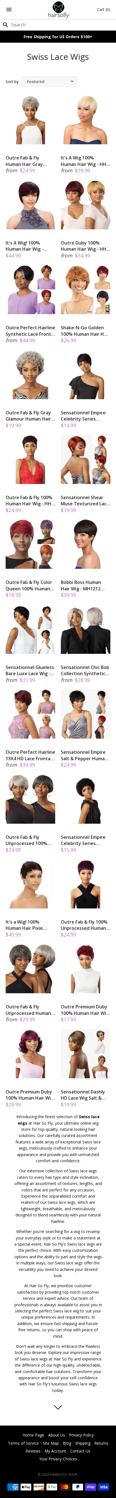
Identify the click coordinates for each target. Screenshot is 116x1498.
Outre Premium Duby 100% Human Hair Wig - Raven (85, 1010)
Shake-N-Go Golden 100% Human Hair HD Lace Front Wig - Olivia (85, 331)
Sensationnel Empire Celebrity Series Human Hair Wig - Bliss (85, 840)
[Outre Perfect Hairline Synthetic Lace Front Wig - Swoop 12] (30, 289)
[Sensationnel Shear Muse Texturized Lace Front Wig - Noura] (85, 459)
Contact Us (80, 1451)
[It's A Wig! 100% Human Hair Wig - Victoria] (30, 204)
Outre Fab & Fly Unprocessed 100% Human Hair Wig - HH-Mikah (29, 840)
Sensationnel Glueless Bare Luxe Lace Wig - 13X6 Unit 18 (30, 670)
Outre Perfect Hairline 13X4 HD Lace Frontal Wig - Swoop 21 (30, 755)
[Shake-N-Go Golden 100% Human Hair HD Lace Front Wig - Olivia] (85, 289)
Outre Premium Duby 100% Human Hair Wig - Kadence (29, 1095)
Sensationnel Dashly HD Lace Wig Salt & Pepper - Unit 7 (83, 1095)
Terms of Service (23, 1443)
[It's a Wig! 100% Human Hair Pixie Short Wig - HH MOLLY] (30, 883)
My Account (55, 1451)
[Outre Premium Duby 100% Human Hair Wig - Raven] (85, 968)
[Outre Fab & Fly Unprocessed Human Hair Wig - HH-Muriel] (30, 968)
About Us (56, 1435)
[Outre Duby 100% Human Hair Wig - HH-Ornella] (85, 204)
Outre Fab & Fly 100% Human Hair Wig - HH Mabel (29, 500)
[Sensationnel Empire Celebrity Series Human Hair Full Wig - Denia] (85, 374)
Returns (101, 1443)
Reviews (33, 1451)
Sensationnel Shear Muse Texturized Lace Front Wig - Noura (85, 500)
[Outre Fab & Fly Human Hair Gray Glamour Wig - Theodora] (30, 119)
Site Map (51, 1443)
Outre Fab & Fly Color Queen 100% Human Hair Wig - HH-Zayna (29, 585)
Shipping (82, 1443)
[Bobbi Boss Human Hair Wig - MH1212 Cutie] (85, 544)
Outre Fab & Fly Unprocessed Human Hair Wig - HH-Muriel (28, 1010)
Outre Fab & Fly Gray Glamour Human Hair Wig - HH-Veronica (28, 416)
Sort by (12, 81)
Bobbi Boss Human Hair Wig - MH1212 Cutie (81, 585)
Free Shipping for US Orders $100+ (58, 36)
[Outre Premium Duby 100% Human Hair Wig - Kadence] (30, 1053)
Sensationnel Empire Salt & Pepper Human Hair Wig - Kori (84, 755)
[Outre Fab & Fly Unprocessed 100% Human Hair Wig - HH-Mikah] (30, 799)
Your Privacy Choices (58, 1459)
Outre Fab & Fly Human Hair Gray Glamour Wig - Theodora (24, 161)
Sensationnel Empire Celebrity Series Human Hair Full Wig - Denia (84, 416)
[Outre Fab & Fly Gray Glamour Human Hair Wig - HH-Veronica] (30, 374)
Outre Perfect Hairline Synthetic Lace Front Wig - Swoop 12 (30, 331)
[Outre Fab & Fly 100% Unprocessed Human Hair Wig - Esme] (85, 883)
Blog (67, 1443)
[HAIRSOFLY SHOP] (58, 9)
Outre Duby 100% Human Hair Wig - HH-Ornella (84, 246)
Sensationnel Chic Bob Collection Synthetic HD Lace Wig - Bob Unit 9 (85, 670)
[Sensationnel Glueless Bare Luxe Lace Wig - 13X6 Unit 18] (30, 629)
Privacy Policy (81, 1435)
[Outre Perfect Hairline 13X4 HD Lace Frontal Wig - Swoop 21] (30, 714)
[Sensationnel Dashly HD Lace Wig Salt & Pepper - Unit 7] (85, 1053)
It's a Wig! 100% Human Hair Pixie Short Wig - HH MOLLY (30, 925)
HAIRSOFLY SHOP (63, 1474)
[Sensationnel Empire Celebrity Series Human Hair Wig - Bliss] (85, 799)
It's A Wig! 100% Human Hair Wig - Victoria (24, 246)
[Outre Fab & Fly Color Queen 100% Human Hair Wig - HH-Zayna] (30, 544)
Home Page (33, 1435)
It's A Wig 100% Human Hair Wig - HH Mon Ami (83, 161)
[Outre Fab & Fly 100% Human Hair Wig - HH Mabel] (30, 459)
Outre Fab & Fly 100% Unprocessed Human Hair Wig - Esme (84, 925)
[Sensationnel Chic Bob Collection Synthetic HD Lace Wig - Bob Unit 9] (85, 629)
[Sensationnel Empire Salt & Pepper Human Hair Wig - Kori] (85, 714)
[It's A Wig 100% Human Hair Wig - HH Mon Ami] (85, 119)
